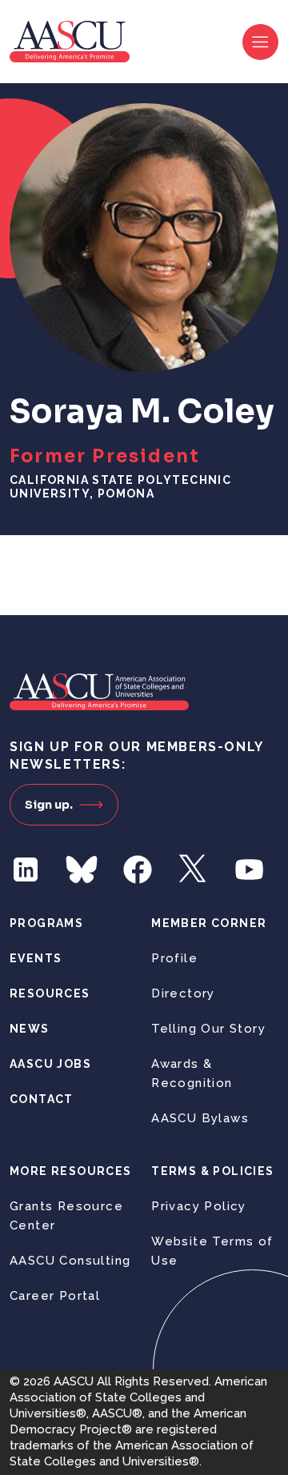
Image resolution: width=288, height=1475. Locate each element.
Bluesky (82, 869)
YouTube (250, 869)
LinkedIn (26, 869)
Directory (183, 993)
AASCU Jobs (50, 1063)
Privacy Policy (198, 1206)
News (30, 1028)
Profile (174, 958)
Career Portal (55, 1296)
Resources (50, 993)
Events (36, 958)
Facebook (138, 869)
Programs (46, 923)
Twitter (194, 869)
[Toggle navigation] (260, 42)
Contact (42, 1099)
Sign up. (49, 804)
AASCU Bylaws (200, 1118)
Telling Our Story (208, 1028)
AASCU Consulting (70, 1260)
